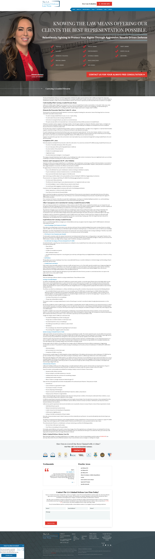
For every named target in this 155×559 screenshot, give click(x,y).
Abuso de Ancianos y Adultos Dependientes (90, 475)
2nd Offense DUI (84, 468)
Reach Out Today (51, 523)
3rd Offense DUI (84, 470)
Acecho (82, 477)
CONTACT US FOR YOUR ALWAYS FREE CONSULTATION (116, 74)
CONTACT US (78, 450)
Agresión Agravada (85, 484)
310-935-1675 (105, 4)
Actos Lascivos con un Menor (87, 479)
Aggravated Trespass (85, 482)
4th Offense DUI (84, 472)
